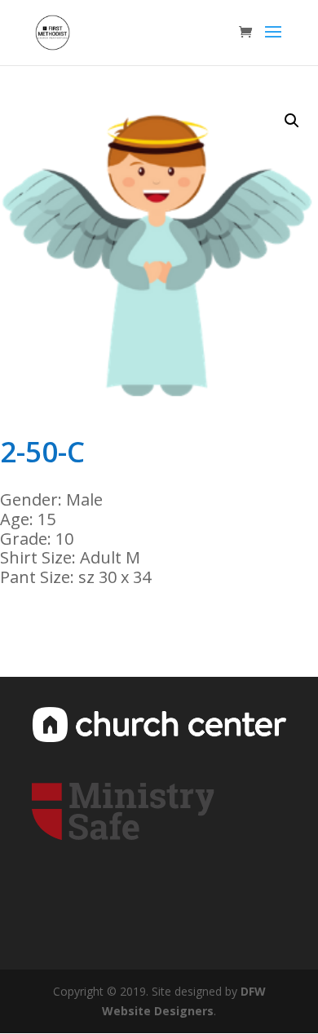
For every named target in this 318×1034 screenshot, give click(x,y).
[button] (292, 120)
